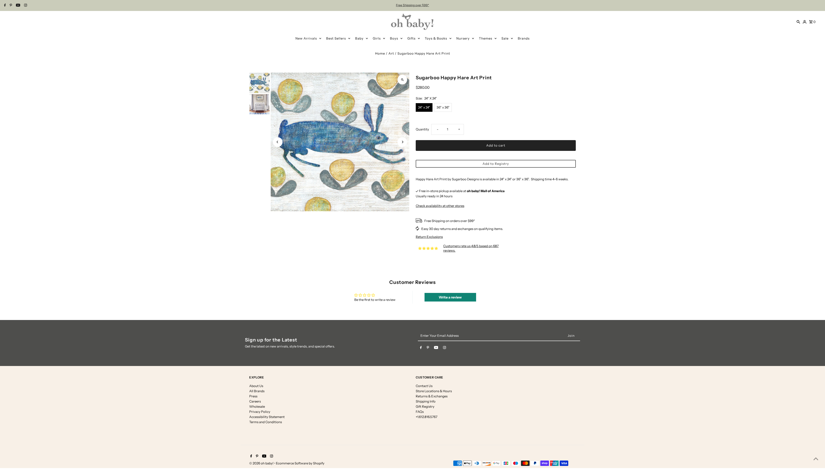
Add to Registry (496, 164)
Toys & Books (436, 38)
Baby (359, 38)
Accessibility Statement (267, 417)
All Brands (256, 391)
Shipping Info (425, 401)
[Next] (402, 142)
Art (391, 53)
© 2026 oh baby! (261, 463)
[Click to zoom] (402, 79)
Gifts (411, 38)
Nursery (463, 38)
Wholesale (257, 406)
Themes (485, 38)
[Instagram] (25, 5)
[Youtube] (17, 5)
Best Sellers (336, 38)
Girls (377, 38)
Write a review (450, 297)
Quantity (422, 129)
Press (253, 396)
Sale (505, 38)
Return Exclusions (429, 236)
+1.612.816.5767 (426, 417)
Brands (524, 38)
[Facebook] (4, 5)
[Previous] (278, 142)
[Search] (798, 21)
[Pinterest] (10, 5)
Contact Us (424, 386)
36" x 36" (443, 107)
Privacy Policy (259, 412)
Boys (394, 38)
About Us (256, 386)
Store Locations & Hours (434, 391)
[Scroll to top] (816, 459)
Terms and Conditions (265, 422)
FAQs (420, 412)
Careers (255, 401)
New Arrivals (306, 38)
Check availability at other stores (440, 206)
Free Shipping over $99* (412, 5)
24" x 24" (424, 107)
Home (380, 53)
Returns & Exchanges (432, 396)
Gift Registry (425, 406)
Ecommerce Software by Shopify (300, 463)
